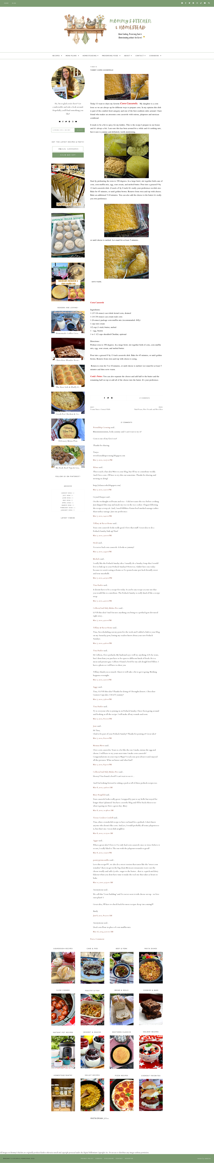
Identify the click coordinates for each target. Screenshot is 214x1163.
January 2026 (67, 510)
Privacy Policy (87, 1158)
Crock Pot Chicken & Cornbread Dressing (68, 414)
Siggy (95, 687)
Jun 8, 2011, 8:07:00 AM (102, 915)
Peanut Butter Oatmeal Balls (100, 408)
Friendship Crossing (101, 427)
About (127, 55)
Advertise (129, 1158)
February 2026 (67, 507)
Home (6, 3)
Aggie (95, 840)
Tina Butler (98, 585)
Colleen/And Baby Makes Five (105, 608)
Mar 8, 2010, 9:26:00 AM (103, 787)
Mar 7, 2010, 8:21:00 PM (102, 738)
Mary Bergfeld (99, 794)
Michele (96, 559)
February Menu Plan (68, 441)
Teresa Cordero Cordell (103, 817)
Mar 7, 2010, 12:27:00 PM (102, 460)
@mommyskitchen (116, 1118)
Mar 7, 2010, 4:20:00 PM (102, 601)
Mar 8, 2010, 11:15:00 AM (103, 833)
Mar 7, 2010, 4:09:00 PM (102, 578)
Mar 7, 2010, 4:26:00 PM (102, 643)
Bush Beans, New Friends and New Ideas (148, 408)
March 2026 (68, 505)
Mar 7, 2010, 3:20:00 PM (102, 535)
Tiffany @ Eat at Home (102, 523)
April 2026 (67, 503)
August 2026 (68, 493)
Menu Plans (71, 55)
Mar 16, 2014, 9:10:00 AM (103, 931)
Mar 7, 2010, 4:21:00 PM (102, 620)
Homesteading (90, 55)
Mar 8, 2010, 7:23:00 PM (102, 852)
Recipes (56, 55)
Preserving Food (110, 55)
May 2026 (67, 500)
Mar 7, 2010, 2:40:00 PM (102, 516)
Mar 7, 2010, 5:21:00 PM (102, 679)
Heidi (95, 543)
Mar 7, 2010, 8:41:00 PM (102, 764)
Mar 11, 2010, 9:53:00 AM (103, 882)
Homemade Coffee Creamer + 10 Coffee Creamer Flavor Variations (68, 333)
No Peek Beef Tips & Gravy (68, 468)
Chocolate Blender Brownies (68, 360)
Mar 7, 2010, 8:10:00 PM (102, 718)
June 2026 (68, 498)
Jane (95, 726)
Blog (14, 3)
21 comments (144, 398)
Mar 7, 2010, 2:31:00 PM (102, 489)
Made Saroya (204, 1158)
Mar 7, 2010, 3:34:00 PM (102, 551)
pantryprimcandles (101, 860)
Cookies (99, 1158)
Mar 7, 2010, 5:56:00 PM (102, 699)
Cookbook (154, 55)
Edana (95, 467)
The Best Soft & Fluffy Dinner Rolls (68, 387)
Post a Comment (97, 939)
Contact (140, 55)
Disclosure (109, 1158)
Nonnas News (98, 745)
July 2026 (68, 495)
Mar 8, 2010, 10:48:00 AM (103, 810)
